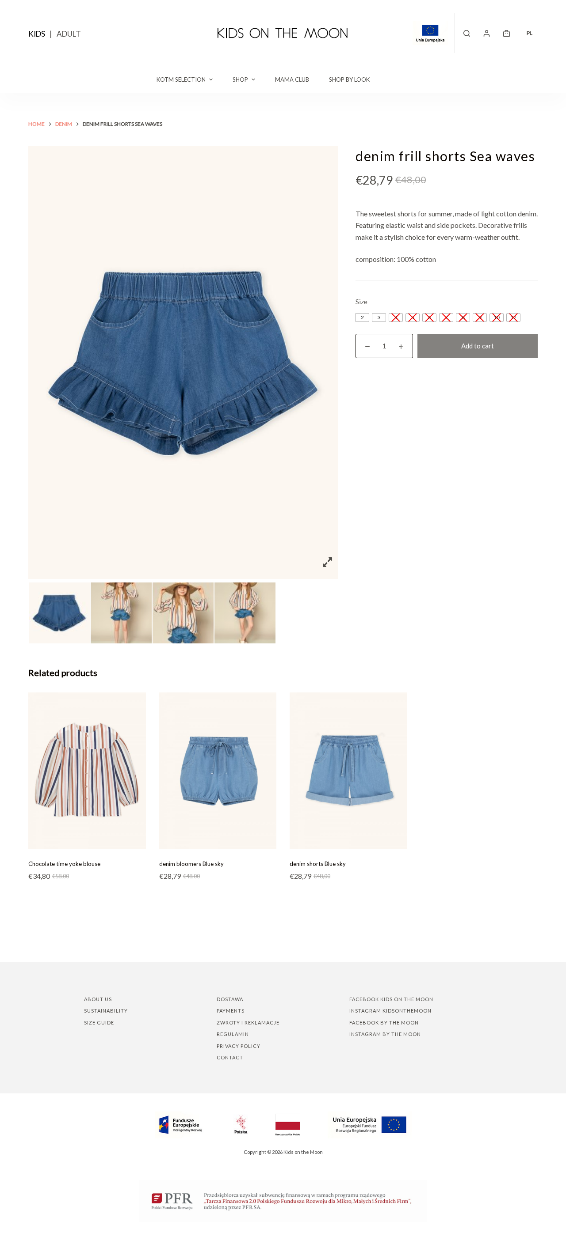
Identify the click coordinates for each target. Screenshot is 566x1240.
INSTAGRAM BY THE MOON (385, 1034)
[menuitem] (529, 33)
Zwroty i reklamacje (248, 1022)
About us (98, 999)
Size (361, 302)
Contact (230, 1057)
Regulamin (233, 1034)
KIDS (36, 33)
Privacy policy (238, 1046)
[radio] (362, 317)
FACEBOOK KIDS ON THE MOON (391, 999)
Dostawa (230, 999)
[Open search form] (466, 33)
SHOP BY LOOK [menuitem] (349, 79)
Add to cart (477, 346)
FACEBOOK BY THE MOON (384, 1022)
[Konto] (486, 33)
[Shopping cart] (506, 33)
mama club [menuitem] (292, 79)
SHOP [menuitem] (240, 79)
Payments (231, 1010)
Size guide (99, 1022)
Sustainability (106, 1010)
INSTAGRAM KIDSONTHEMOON (390, 1010)
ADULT (69, 33)
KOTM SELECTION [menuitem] (181, 79)
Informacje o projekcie (434, 33)
